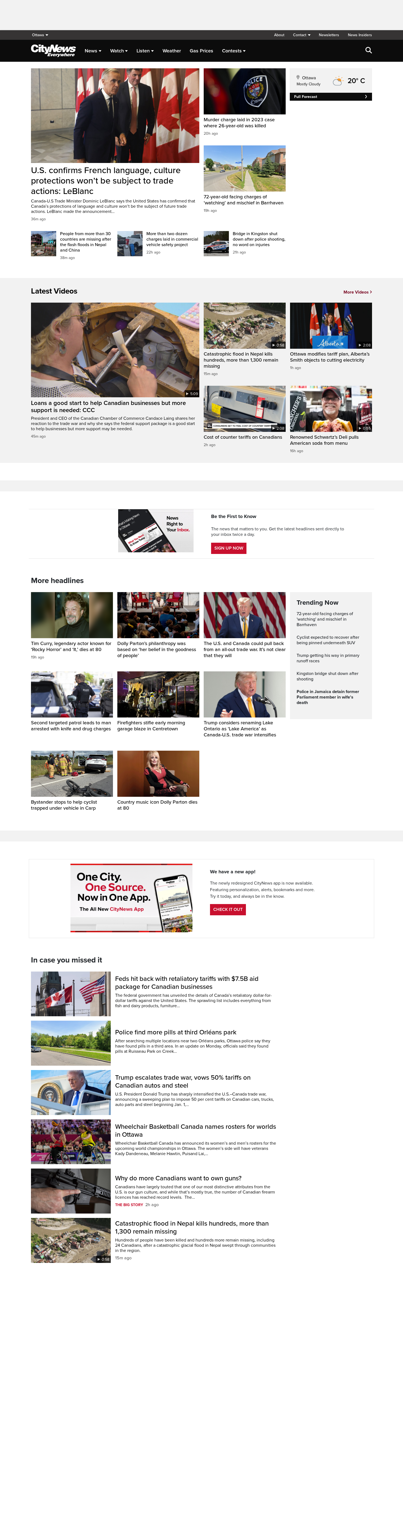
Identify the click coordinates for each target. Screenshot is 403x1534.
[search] (368, 51)
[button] (301, 35)
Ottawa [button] (38, 35)
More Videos (356, 292)
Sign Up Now (228, 548)
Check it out (228, 909)
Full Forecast (305, 96)
